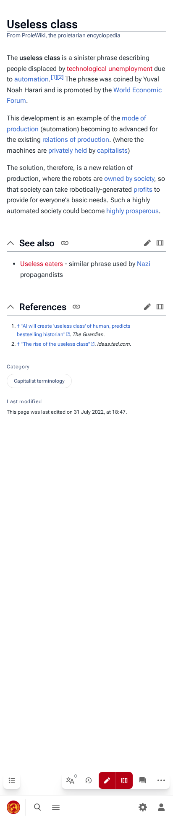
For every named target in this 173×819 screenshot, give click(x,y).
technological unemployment (109, 69)
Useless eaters (41, 264)
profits (143, 189)
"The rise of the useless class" (55, 344)
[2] (60, 77)
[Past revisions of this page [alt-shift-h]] (88, 780)
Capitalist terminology (39, 381)
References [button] (42, 307)
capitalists (112, 150)
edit (147, 243)
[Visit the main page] (13, 807)
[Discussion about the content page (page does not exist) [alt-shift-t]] (142, 780)
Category (18, 367)
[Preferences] (142, 807)
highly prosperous (132, 211)
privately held (67, 150)
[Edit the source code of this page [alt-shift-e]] (124, 780)
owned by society (129, 179)
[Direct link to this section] (64, 243)
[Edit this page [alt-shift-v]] (107, 780)
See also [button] (37, 243)
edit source (160, 243)
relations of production (75, 139)
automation (31, 79)
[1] (54, 77)
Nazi (143, 264)
